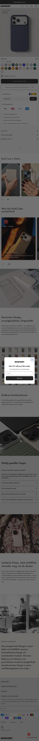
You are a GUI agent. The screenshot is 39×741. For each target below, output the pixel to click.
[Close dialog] (32, 359)
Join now (19, 378)
